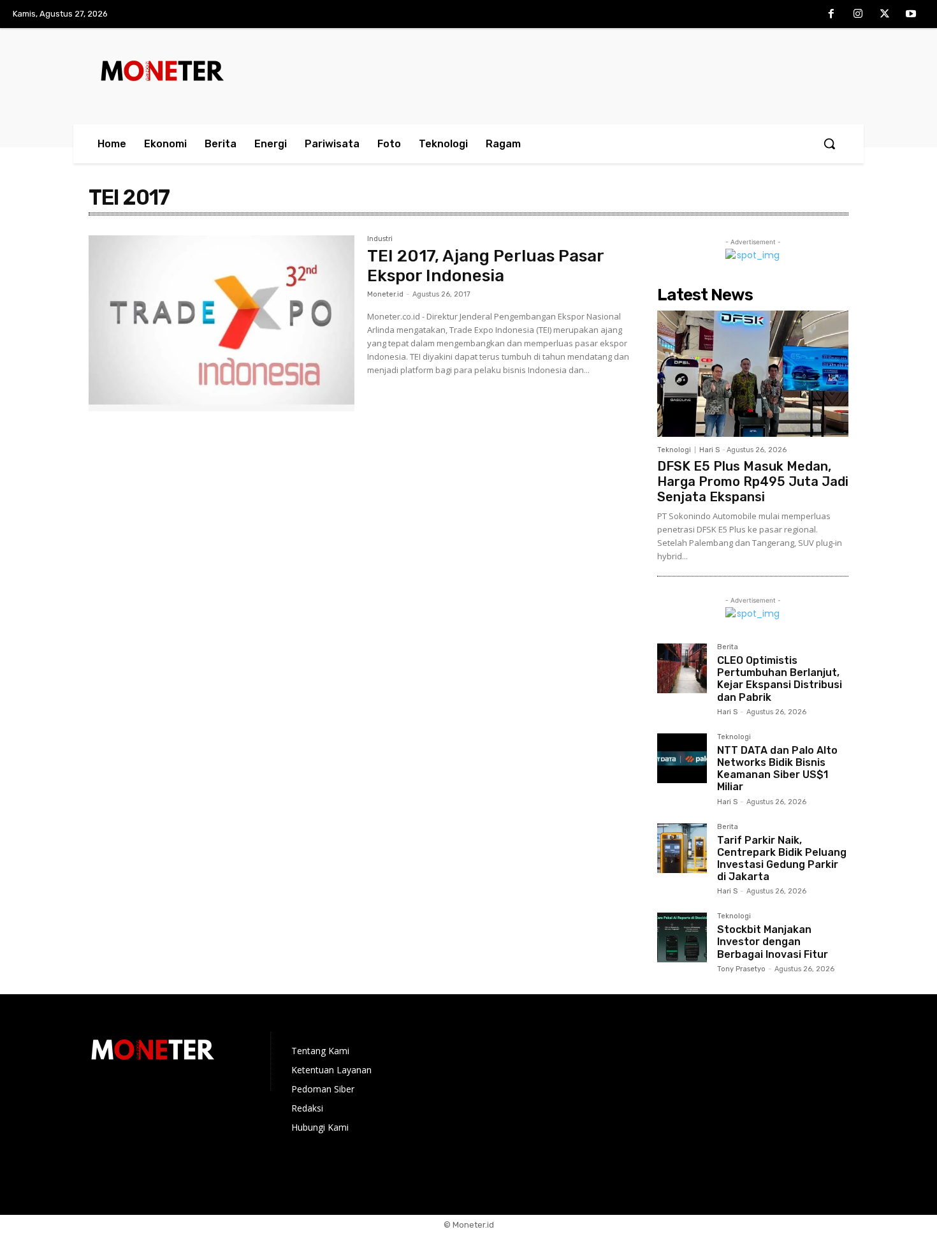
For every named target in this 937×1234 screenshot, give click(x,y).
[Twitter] (884, 14)
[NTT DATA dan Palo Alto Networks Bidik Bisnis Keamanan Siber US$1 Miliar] (682, 758)
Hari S (709, 450)
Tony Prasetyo (741, 969)
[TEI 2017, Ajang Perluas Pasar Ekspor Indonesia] (221, 323)
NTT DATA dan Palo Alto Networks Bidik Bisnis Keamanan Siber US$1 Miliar (777, 768)
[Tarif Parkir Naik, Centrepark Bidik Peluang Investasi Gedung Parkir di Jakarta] (682, 848)
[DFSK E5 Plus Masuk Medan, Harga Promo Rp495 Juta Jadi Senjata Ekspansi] (752, 374)
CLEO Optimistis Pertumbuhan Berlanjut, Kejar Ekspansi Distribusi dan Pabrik (779, 678)
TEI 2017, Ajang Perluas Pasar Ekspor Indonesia (485, 266)
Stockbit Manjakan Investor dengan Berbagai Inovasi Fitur (772, 941)
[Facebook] (831, 14)
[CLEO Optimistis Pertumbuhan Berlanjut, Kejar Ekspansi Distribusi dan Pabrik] (682, 668)
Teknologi (674, 449)
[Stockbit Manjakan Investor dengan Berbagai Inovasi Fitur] (682, 937)
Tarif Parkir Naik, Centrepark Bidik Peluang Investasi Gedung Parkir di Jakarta (781, 858)
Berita (727, 647)
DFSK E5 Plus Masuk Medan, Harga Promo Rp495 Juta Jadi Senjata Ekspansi (752, 481)
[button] (829, 143)
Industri (380, 239)
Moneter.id (385, 294)
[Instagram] (858, 14)
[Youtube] (910, 14)
